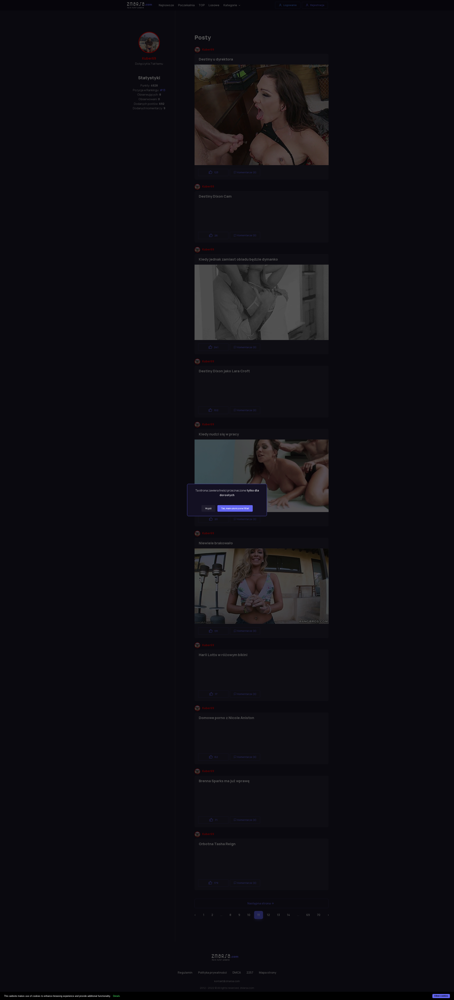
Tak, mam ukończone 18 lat (235, 508)
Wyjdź (208, 508)
